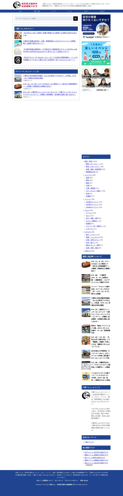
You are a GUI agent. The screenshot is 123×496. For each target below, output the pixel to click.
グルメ (86, 11)
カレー (88, 215)
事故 (87, 183)
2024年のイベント (92, 202)
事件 (87, 180)
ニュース (53, 11)
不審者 (88, 196)
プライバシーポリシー (71, 480)
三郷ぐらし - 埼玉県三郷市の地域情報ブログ (62, 484)
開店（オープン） (92, 164)
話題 (87, 177)
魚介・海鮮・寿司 (92, 218)
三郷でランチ (89, 442)
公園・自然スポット (93, 240)
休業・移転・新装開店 (93, 169)
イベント (69, 11)
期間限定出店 (90, 172)
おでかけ (102, 11)
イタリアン (90, 229)
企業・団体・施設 (92, 248)
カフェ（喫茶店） (92, 221)
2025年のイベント (92, 204)
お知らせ (88, 251)
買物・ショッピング (93, 237)
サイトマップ (59, 480)
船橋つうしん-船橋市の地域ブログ (96, 455)
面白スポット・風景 (93, 245)
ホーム (20, 11)
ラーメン (89, 213)
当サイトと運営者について (45, 480)
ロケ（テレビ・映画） (93, 191)
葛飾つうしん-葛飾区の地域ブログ (96, 460)
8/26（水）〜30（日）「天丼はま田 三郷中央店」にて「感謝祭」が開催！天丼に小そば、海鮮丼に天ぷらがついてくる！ (100, 342)
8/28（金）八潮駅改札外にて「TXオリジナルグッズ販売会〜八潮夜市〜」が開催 (100, 365)
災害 (87, 193)
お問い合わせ (84, 480)
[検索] (75, 18)
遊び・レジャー (91, 234)
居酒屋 (88, 223)
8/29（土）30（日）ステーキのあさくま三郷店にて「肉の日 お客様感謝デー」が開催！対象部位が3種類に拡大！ (101, 266)
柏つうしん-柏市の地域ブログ (95, 457)
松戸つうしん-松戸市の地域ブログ (96, 452)
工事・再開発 (90, 188)
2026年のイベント (92, 207)
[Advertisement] (46, 116)
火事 (87, 185)
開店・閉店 (37, 11)
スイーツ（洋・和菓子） (94, 226)
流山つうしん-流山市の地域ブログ (96, 463)
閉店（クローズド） (93, 166)
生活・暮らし (90, 242)
